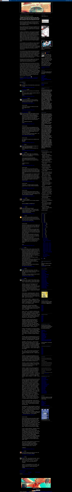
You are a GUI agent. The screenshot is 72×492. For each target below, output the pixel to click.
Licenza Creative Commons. (46, 373)
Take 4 (42, 351)
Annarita (23, 152)
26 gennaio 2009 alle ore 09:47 (28, 266)
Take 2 (42, 349)
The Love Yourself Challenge (45, 405)
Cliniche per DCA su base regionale (46, 339)
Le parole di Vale (43, 275)
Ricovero (42, 77)
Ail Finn (23, 268)
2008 (43, 258)
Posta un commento (23, 470)
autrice (45, 371)
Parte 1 (42, 305)
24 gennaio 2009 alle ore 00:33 (28, 135)
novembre (44, 224)
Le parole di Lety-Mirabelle (45, 274)
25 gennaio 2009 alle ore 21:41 (28, 245)
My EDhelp (43, 402)
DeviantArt (42, 84)
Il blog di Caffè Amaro (44, 385)
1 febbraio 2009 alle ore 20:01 (28, 468)
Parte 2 (42, 306)
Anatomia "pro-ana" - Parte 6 (47, 244)
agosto (44, 228)
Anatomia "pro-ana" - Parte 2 (47, 249)
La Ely (23, 247)
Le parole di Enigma (44, 284)
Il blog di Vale (43, 389)
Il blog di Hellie (43, 387)
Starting (42, 315)
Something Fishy (43, 401)
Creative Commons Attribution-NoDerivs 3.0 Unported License (43, 491)
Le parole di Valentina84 (44, 276)
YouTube (42, 85)
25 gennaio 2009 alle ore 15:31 (28, 213)
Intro (42, 347)
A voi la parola (43, 270)
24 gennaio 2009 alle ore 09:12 (28, 142)
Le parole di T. (43, 272)
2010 (43, 220)
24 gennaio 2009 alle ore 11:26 (28, 165)
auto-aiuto (29, 77)
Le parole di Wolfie (44, 281)
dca (25, 78)
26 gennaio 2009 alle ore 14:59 (28, 414)
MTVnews (42, 80)
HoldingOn (42, 404)
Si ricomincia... (45, 256)
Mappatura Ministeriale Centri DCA (46, 340)
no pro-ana (35, 78)
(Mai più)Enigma (24, 89)
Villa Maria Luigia (43, 336)
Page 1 (42, 317)
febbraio (44, 235)
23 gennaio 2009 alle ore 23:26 (28, 123)
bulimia (32, 77)
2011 (43, 219)
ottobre (44, 225)
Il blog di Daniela (43, 378)
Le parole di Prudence (44, 282)
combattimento (22, 78)
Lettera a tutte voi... (46, 239)
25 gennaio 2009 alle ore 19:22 (28, 221)
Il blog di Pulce (43, 380)
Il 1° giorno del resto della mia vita (46, 79)
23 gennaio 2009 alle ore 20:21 (28, 96)
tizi (22, 83)
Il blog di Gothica (43, 390)
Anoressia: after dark (36, 4)
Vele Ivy (23, 215)
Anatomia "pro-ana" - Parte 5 (47, 245)
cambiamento (36, 77)
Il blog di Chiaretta (44, 377)
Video (42, 321)
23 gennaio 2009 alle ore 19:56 (28, 87)
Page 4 (42, 320)
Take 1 (42, 348)
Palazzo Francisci (43, 331)
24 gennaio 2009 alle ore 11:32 (28, 181)
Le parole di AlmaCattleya (45, 283)
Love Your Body (43, 403)
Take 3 (42, 350)
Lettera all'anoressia (44, 78)
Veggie (23, 278)
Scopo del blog (43, 75)
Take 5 (42, 352)
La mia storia (43, 76)
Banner (42, 316)
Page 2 (42, 318)
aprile (44, 233)
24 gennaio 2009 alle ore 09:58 (28, 150)
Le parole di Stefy (43, 286)
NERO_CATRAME (24, 98)
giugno (44, 230)
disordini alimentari (30, 78)
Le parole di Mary (43, 273)
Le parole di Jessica (44, 271)
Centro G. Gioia (43, 337)
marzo (44, 234)
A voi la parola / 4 (45, 238)
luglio (44, 229)
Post (43, 20)
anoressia (25, 77)
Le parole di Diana (43, 280)
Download (43, 266)
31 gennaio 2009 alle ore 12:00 (28, 454)
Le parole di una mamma (44, 285)
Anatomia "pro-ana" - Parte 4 (47, 246)
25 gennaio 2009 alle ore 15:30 (28, 204)
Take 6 (42, 353)
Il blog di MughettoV (44, 386)
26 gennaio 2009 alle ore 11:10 (28, 276)
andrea (23, 144)
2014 (43, 215)
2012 (43, 218)
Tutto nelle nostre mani (46, 255)
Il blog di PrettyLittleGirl (44, 379)
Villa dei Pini (43, 330)
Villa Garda (43, 338)
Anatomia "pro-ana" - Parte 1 (47, 250)
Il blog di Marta (43, 388)
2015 (43, 214)
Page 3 (42, 319)
